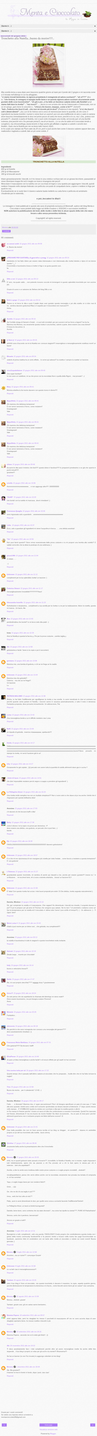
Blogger (53, 1434)
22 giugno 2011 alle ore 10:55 (22, 539)
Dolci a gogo (12, 300)
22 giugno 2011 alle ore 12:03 (22, 619)
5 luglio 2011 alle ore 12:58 (26, 1252)
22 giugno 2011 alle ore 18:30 (21, 841)
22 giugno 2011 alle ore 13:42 (23, 715)
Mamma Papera (13, 1315)
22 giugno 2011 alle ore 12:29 (22, 633)
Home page (48, 1425)
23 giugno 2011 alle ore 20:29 (25, 1012)
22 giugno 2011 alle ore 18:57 (26, 855)
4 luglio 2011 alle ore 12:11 (25, 1231)
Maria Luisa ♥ (12, 923)
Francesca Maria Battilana (17, 1042)
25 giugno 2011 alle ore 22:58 (22, 1087)
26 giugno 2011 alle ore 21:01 (26, 1127)
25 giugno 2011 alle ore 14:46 (27, 1056)
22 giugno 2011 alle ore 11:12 (26, 574)
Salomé (10, 951)
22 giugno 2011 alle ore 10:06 (24, 483)
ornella (9, 483)
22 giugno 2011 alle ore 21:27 (27, 872)
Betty (9, 822)
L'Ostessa (11, 872)
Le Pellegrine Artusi (15, 792)
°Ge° (9, 539)
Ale (8, 647)
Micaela (10, 356)
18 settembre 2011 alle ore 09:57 (32, 1315)
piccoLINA (11, 556)
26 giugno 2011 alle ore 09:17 (32, 1101)
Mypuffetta (11, 401)
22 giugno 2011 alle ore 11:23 (35, 602)
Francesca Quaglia (14, 511)
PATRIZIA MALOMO (14, 696)
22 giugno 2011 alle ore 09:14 (29, 300)
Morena (10, 1157)
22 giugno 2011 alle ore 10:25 (34, 511)
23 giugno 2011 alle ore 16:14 (22, 965)
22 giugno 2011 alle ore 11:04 (27, 556)
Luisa (9, 715)
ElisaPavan (11, 1056)
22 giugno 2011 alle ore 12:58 (21, 647)
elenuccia (11, 1026)
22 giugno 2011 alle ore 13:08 (26, 661)
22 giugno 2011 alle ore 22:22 (32, 902)
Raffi (9, 729)
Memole (10, 1012)
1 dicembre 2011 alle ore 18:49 (28, 1367)
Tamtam (10, 1280)
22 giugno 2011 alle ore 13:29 (26, 675)
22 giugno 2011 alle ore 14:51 (30, 778)
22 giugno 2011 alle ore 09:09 (31, 244)
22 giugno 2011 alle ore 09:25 (26, 340)
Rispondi (10, 250)
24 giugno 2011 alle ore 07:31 (40, 1042)
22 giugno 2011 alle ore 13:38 (34, 696)
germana (10, 661)
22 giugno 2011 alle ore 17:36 (23, 822)
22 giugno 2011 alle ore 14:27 (22, 764)
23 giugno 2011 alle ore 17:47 (23, 979)
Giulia (9, 743)
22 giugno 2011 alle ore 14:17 (23, 743)
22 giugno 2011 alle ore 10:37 (23, 525)
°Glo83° (10, 497)
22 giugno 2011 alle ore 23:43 (29, 923)
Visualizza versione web (48, 1429)
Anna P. (10, 993)
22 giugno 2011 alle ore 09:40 (34, 370)
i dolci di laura (12, 778)
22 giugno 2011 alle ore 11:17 (32, 588)
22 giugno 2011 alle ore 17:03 (26, 808)
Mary (9, 387)
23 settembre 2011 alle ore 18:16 (28, 1332)
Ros (8, 619)
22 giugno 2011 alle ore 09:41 (22, 387)
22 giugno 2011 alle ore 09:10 (58, 258)
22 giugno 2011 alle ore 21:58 (26, 888)
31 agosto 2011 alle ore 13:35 (27, 1296)
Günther (10, 1143)
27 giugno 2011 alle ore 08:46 (25, 1143)
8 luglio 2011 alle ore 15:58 (25, 1266)
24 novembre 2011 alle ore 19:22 (22, 1346)
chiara (9, 464)
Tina (8, 1087)
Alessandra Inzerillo (15, 602)
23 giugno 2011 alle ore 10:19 (24, 951)
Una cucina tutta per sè (16, 1070)
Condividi (6, 231)
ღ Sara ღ (10, 340)
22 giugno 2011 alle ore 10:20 (25, 497)
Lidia (9, 525)
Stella (9, 979)
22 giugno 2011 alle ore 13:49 (22, 729)
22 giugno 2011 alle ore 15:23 (34, 792)
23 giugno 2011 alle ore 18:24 (25, 993)
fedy (8, 965)
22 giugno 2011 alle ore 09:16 (24, 319)
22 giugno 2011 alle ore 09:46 (24, 464)
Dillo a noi (11, 279)
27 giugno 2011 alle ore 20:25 (27, 1157)
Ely (8, 841)
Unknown (11, 574)
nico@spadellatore (14, 370)
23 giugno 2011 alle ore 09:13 (26, 937)
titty (8, 764)
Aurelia (10, 319)
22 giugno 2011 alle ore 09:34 (25, 356)
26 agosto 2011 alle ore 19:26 (25, 1280)
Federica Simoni (13, 588)
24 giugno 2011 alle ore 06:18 (26, 1026)
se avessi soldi (13, 244)
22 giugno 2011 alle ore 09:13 (27, 279)
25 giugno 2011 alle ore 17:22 (37, 1070)
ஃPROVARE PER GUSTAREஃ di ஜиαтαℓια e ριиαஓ (26, 258)
